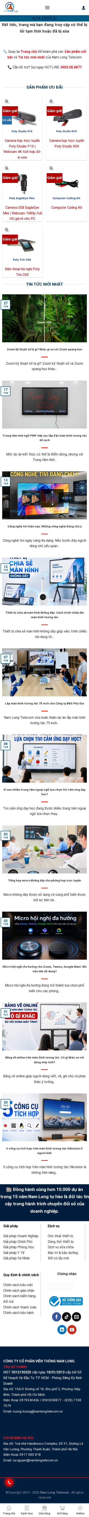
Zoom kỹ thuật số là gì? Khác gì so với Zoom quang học (44, 349)
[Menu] (47, 7)
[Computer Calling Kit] (67, 184)
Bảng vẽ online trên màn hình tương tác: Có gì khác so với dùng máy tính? (44, 1060)
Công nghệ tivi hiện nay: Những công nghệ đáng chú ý (45, 526)
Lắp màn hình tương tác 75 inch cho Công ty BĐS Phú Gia (44, 703)
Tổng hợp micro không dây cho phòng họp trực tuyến (44, 880)
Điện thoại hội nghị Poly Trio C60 (22, 272)
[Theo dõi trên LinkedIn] (62, 1329)
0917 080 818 (31, 1455)
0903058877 (52, 1400)
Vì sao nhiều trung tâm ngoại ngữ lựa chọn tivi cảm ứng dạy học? (44, 792)
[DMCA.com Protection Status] (61, 1286)
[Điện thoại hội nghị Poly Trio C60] (22, 246)
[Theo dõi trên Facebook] (56, 1316)
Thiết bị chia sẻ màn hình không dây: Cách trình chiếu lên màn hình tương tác (44, 615)
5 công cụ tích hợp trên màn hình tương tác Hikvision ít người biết (44, 1151)
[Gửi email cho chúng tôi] (76, 1316)
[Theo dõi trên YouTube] (71, 1329)
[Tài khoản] (83, 7)
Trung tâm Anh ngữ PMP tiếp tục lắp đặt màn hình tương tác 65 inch (44, 438)
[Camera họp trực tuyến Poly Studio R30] (67, 118)
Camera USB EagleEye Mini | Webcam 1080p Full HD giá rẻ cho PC (22, 213)
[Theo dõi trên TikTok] (66, 1316)
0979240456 (29, 1400)
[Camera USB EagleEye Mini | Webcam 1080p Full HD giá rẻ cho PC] (22, 184)
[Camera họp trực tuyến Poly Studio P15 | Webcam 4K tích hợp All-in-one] (22, 118)
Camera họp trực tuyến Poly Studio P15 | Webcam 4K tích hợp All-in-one (22, 149)
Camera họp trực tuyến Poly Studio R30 (66, 143)
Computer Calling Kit (66, 207)
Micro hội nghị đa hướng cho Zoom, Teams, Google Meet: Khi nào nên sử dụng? (45, 969)
